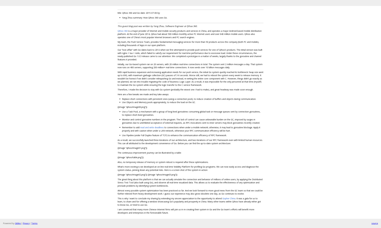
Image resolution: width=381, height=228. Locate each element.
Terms (34, 223)
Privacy (26, 223)
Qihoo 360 (123, 30)
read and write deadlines (152, 127)
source (374, 223)
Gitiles (18, 223)
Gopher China (228, 198)
